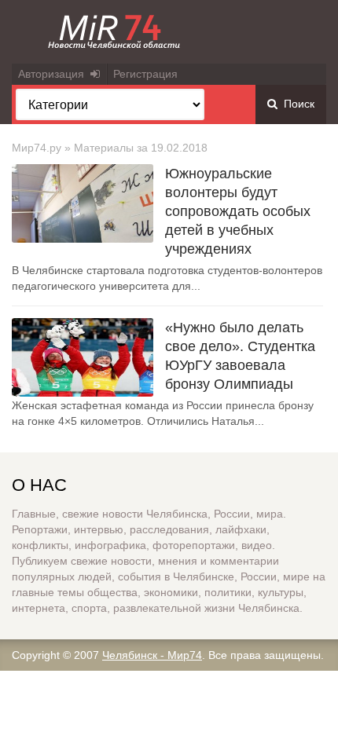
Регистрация (145, 74)
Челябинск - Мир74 (152, 655)
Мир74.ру (36, 147)
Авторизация (54, 74)
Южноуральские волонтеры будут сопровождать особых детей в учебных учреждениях (237, 211)
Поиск (295, 103)
